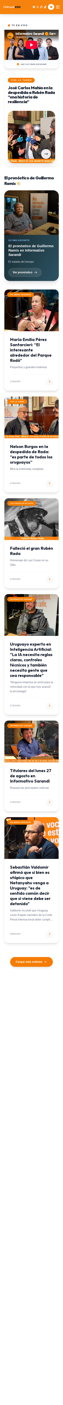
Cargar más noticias (29, 961)
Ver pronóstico (22, 272)
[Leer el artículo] (46, 154)
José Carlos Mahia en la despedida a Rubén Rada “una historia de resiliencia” (31, 94)
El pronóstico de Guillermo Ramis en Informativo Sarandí (31, 250)
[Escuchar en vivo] (51, 7)
